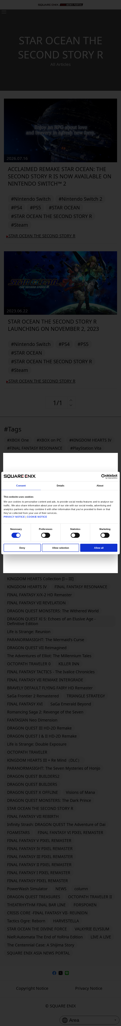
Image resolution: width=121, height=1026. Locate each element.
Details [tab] (60, 485)
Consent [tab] (21, 485)
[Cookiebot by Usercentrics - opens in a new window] (103, 476)
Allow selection (60, 547)
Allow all (99, 547)
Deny (22, 547)
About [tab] (100, 485)
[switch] (45, 535)
